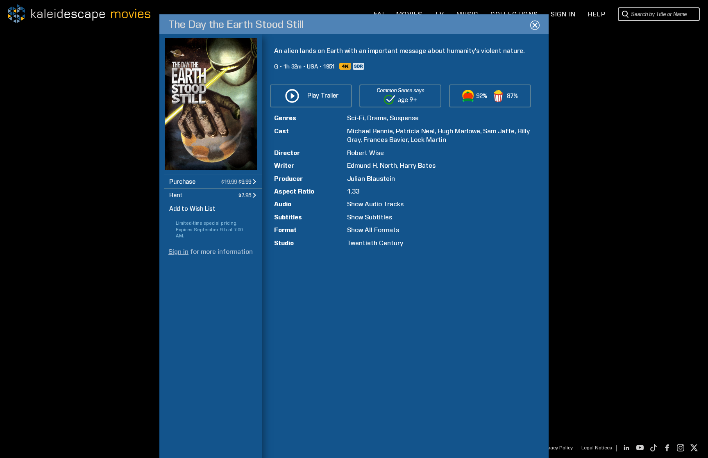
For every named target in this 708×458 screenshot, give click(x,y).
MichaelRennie (370, 131)
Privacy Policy (557, 448)
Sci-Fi (355, 118)
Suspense (404, 118)
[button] (213, 181)
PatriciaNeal (415, 131)
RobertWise (365, 153)
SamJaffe (499, 131)
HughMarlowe (459, 131)
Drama (377, 118)
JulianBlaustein (371, 178)
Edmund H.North (372, 165)
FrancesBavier (385, 140)
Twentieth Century (375, 243)
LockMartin (428, 140)
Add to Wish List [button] (192, 208)
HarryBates (418, 165)
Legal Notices (596, 448)
